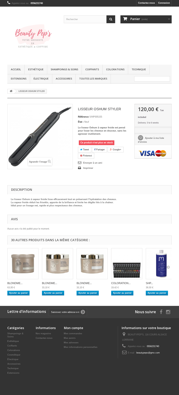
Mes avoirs (70, 338)
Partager (100, 149)
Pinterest (87, 155)
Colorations (115, 69)
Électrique (41, 78)
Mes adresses (71, 342)
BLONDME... (15, 283)
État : (81, 122)
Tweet (85, 149)
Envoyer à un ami (92, 162)
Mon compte (73, 328)
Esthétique (36, 69)
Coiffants (92, 69)
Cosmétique (13, 354)
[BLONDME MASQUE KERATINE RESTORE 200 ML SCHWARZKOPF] (57, 263)
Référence (83, 116)
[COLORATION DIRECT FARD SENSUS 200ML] (126, 263)
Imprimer (88, 168)
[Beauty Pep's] (33, 34)
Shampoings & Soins (64, 69)
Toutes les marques (93, 78)
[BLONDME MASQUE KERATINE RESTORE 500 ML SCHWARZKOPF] (22, 263)
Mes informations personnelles (80, 347)
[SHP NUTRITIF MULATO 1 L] (161, 263)
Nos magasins (43, 333)
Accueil (16, 69)
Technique (139, 69)
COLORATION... (121, 283)
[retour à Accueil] (11, 91)
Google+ (116, 149)
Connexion (164, 3)
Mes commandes (73, 333)
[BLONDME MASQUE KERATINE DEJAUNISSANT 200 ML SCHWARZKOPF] (92, 263)
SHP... (149, 283)
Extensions (18, 78)
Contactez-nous (146, 3)
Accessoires (64, 78)
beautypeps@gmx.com (148, 352)
